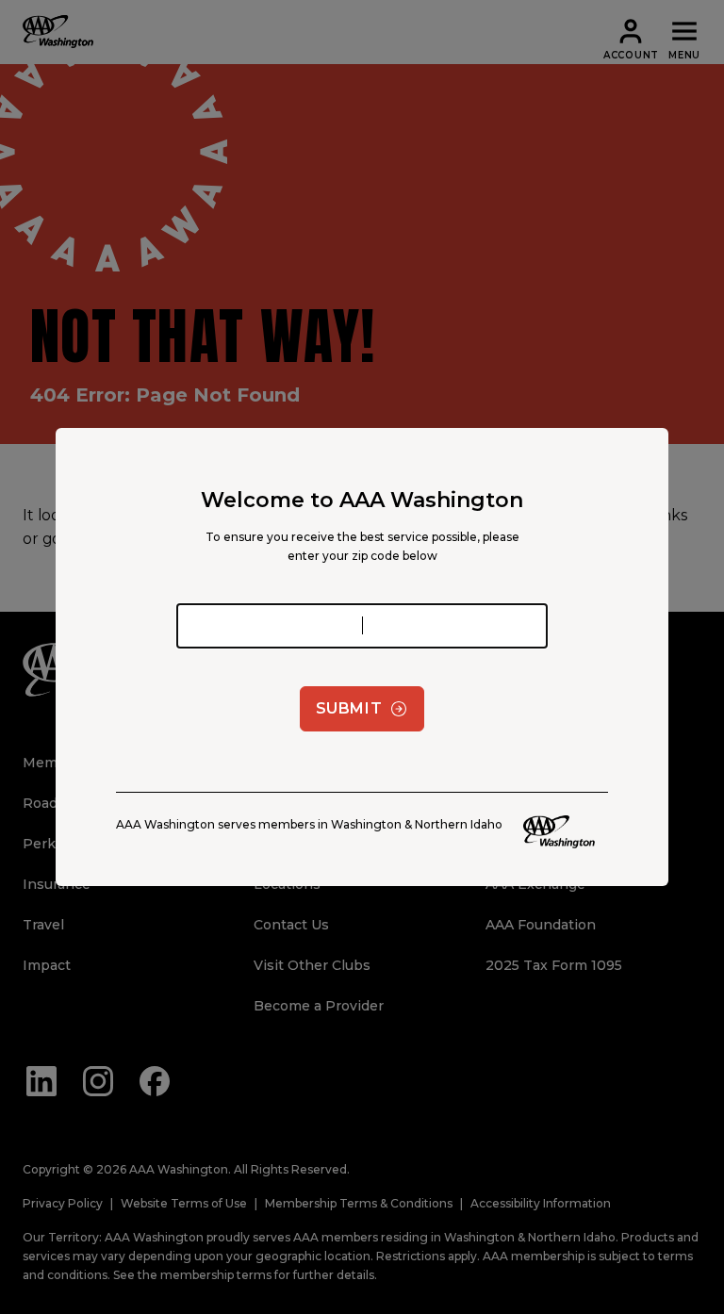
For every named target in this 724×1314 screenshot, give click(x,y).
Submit (349, 708)
